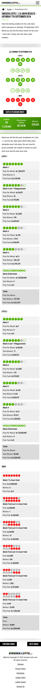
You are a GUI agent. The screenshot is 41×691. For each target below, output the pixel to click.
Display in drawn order (15, 112)
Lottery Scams (20, 682)
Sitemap (21, 664)
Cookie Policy (21, 678)
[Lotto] (3, 9)
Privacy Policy (20, 669)
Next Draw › (34, 644)
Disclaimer (20, 673)
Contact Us (20, 686)
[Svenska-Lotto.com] (11, 3)
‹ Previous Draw (8, 644)
